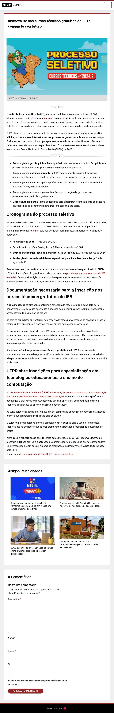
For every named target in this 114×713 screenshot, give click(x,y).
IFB (50, 454)
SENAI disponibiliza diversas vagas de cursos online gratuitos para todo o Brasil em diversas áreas (32, 551)
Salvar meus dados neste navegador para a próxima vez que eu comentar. (37, 682)
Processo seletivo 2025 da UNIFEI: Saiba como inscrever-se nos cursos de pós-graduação (81, 504)
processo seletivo (63, 454)
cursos (16, 454)
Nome (11, 638)
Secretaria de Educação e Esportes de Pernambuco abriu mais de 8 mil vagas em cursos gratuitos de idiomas (31, 506)
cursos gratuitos (30, 454)
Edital (44, 454)
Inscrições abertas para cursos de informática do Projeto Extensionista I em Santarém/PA (79, 544)
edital (36, 230)
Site (10, 664)
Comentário (14, 599)
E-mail (12, 651)
